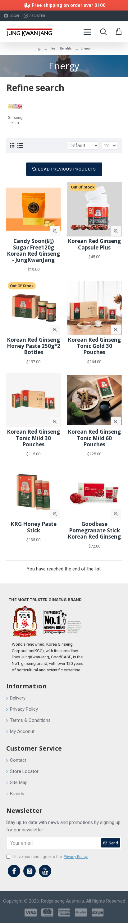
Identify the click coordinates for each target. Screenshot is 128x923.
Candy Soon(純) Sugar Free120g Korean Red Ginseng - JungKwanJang (33, 250)
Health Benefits (61, 48)
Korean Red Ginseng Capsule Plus (94, 244)
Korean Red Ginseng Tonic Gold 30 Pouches (94, 346)
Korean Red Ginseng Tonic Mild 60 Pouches (94, 438)
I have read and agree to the (50, 856)
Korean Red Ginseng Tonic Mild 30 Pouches (33, 438)
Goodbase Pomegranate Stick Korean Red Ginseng (94, 530)
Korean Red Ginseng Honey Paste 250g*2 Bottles (33, 346)
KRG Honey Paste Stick (34, 527)
